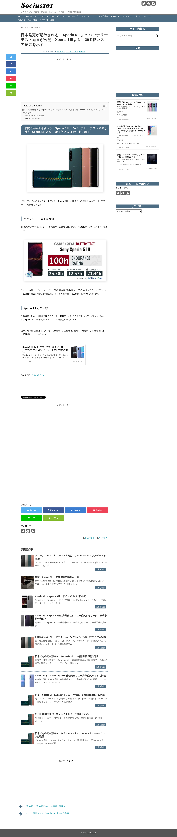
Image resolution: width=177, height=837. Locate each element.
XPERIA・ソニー (33, 16)
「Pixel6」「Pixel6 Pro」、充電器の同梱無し (46, 806)
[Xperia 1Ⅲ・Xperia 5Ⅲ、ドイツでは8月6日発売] (27, 601)
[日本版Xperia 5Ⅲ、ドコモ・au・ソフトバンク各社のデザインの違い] (27, 642)
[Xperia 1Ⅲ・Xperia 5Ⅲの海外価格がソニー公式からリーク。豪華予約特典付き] (27, 620)
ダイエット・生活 (47, 20)
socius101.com (29, 362)
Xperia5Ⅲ (89, 538)
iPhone (45, 16)
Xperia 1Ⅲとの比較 (32, 118)
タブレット (115, 16)
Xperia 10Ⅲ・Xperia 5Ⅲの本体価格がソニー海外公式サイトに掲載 (70, 675)
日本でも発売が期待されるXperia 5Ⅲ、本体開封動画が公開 (66, 656)
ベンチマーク (127, 16)
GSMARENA (38, 375)
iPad (52, 16)
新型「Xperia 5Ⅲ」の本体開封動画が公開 (57, 577)
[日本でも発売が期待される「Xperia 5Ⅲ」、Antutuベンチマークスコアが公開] (27, 738)
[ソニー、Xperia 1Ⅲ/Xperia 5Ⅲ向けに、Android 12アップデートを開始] (27, 560)
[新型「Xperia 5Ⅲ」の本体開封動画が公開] (27, 582)
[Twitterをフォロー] (143, 3)
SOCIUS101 (91, 833)
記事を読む (100, 569)
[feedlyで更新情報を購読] (148, 3)
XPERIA (82, 52)
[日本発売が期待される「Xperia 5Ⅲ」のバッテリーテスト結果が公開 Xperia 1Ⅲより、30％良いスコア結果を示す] (11, 71)
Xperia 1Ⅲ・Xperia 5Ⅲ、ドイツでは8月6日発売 (60, 596)
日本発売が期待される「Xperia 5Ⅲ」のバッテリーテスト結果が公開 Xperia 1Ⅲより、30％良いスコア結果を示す (63, 111)
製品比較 (21, 20)
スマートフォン (88, 16)
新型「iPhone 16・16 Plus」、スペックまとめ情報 (131, 103)
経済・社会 (32, 20)
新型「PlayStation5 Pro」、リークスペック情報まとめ (131, 156)
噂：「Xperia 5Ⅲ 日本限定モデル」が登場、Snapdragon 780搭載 (70, 695)
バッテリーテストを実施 (34, 116)
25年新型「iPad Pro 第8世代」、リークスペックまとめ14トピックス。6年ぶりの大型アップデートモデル (131, 129)
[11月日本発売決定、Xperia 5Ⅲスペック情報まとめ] (27, 719)
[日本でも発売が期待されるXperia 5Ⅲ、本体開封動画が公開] (27, 661)
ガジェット (61, 16)
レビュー (147, 16)
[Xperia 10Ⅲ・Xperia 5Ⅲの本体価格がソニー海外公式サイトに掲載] (27, 680)
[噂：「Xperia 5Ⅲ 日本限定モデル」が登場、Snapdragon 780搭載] (27, 700)
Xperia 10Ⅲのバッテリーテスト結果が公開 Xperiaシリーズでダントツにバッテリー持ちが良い (45, 349)
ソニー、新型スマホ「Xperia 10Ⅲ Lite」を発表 (47, 813)
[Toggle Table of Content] (103, 106)
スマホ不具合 (102, 16)
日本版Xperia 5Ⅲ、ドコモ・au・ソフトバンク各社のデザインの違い (71, 637)
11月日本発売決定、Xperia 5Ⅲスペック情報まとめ (62, 714)
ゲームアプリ (73, 16)
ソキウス (103, 538)
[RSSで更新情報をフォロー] (153, 3)
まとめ (138, 16)
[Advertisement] (65, 79)
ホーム (21, 16)
